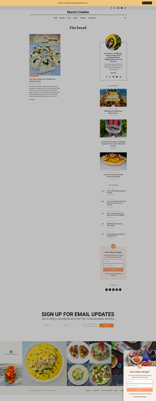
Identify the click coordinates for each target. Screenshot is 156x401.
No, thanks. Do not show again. (140, 397)
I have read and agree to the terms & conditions (140, 394)
